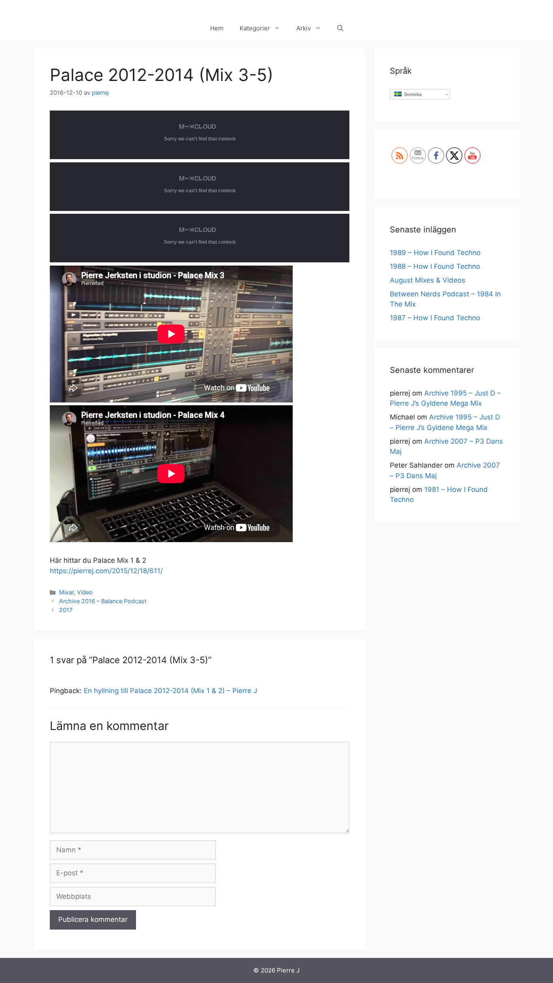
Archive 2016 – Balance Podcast (103, 601)
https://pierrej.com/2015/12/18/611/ (106, 571)
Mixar (66, 592)
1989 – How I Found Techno (435, 253)
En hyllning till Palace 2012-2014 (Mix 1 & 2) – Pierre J (170, 691)
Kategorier (255, 28)
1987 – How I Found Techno (435, 318)
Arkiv (303, 28)
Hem (216, 28)
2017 (65, 609)
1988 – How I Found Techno (435, 266)
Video (85, 592)
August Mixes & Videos (427, 280)
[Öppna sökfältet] (340, 28)
